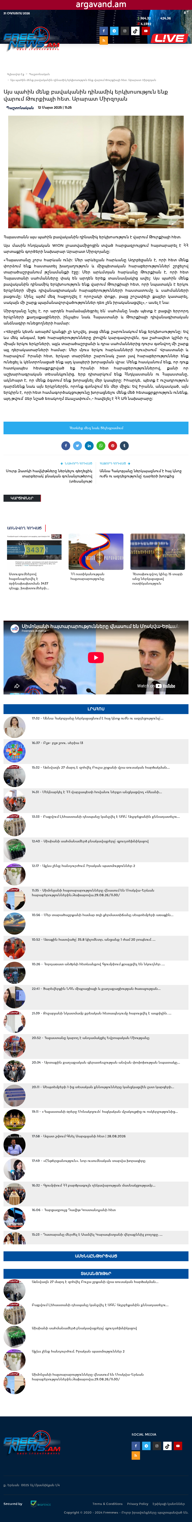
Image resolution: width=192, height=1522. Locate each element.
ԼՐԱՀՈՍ (96, 709)
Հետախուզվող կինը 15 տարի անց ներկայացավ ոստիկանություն (157, 579)
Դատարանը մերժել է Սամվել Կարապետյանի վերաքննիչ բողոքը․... (97, 1234)
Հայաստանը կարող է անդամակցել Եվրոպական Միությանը (90, 1038)
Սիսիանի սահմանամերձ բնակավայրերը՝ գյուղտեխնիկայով (90, 841)
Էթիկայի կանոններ (169, 1504)
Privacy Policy (137, 1504)
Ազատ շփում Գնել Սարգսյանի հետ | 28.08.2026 (79, 1136)
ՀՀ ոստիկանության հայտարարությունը (87, 576)
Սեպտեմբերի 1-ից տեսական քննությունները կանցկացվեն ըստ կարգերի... (103, 1087)
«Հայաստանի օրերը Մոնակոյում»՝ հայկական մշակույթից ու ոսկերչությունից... (105, 1111)
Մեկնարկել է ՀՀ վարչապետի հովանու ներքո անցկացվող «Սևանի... (97, 792)
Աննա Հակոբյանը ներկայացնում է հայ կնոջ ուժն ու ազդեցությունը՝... (97, 718)
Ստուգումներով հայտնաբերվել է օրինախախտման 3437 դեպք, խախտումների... (29, 581)
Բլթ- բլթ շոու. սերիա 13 (57, 743)
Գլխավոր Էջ (15, 74)
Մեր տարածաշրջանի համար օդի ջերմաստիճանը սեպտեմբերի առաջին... (103, 915)
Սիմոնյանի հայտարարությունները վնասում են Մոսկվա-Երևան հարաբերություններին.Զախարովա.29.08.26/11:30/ (93, 892)
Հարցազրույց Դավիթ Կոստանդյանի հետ (74, 1210)
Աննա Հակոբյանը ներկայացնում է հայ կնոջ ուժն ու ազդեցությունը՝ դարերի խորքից (141, 473)
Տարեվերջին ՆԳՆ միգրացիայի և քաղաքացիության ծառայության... (96, 989)
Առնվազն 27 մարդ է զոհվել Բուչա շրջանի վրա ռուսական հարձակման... (101, 767)
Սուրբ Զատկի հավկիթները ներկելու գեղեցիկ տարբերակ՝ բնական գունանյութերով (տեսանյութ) (49, 476)
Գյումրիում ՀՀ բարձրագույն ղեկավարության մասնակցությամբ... (93, 1185)
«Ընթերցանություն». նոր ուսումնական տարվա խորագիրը (88, 1161)
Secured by (13, 1504)
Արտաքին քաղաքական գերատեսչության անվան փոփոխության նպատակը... (106, 1062)
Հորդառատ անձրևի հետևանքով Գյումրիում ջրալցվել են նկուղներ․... (98, 964)
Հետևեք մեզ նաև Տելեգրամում (96, 428)
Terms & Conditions (107, 1504)
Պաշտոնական (39, 74)
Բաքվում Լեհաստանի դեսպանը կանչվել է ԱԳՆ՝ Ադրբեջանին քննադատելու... (106, 816)
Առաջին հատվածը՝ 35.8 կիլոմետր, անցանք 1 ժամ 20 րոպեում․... (93, 939)
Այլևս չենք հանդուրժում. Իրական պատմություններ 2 (83, 866)
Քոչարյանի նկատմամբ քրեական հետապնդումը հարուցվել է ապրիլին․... (101, 1013)
